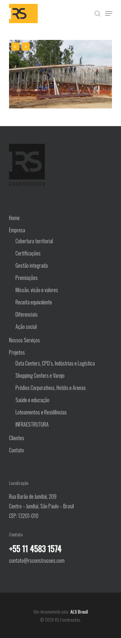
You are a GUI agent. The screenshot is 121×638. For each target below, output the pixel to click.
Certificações (28, 253)
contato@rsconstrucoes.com (37, 560)
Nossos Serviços (24, 340)
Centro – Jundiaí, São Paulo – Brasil (41, 506)
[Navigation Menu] (108, 13)
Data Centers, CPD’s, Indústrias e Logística (55, 363)
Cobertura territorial (34, 241)
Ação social (26, 326)
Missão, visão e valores (36, 290)
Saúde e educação (32, 400)
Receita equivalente (33, 302)
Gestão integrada (31, 265)
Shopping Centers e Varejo (40, 375)
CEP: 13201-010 (23, 516)
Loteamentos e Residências (41, 412)
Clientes (16, 438)
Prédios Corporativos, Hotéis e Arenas (50, 388)
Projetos (17, 352)
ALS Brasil (79, 611)
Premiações (26, 278)
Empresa (17, 230)
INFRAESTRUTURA (32, 424)
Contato (16, 450)
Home (14, 218)
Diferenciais (26, 314)
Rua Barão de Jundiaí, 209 (32, 496)
